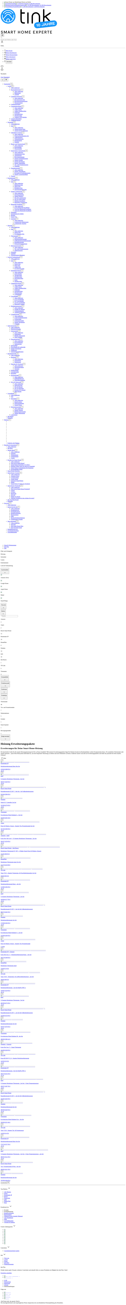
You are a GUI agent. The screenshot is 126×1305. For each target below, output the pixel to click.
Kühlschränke (15, 370)
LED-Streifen (18, 274)
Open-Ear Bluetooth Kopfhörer (22, 210)
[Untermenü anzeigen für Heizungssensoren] (22, 246)
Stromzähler (14, 345)
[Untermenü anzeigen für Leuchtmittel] (19, 296)
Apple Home (14, 479)
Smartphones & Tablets (17, 214)
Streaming (13, 212)
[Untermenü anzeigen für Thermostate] (19, 236)
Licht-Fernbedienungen (20, 317)
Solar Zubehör (18, 337)
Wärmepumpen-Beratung (18, 255)
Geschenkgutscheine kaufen (11, 1251)
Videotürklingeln (18, 139)
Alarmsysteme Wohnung (21, 130)
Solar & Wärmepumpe (10, 545)
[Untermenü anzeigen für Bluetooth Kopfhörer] (23, 204)
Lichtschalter (17, 319)
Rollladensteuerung (16, 306)
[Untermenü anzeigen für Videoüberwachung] (23, 133)
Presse (6, 1261)
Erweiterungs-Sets (19, 234)
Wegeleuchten (18, 115)
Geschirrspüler (15, 372)
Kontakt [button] (6, 1210)
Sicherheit (10, 122)
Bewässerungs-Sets (19, 99)
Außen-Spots (18, 109)
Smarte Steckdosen (19, 161)
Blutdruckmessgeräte (20, 411)
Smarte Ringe (18, 405)
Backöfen (13, 373)
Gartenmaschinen (15, 104)
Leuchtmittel (14, 296)
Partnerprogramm (9, 1264)
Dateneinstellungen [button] (9, 1286)
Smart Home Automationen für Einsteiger (22, 468)
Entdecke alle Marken (13, 443)
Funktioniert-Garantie (17, 519)
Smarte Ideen (11, 450)
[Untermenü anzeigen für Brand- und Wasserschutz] (26, 144)
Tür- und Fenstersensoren (21, 164)
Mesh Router (17, 391)
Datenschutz (7, 1282)
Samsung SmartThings (17, 480)
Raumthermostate (19, 242)
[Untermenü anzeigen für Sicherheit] (14, 122)
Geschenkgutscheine (13, 530)
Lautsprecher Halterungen (21, 222)
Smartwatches (18, 402)
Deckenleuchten (18, 278)
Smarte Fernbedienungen (21, 158)
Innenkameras (18, 140)
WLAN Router (18, 387)
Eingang (13, 453)
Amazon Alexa (15, 476)
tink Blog (10, 448)
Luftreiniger (14, 415)
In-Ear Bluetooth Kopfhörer (21, 207)
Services (6, 503)
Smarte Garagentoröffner (21, 174)
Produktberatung (15, 511)
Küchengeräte (15, 375)
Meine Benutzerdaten (11, 55)
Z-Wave (13, 492)
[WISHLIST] (63, 66)
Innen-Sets (17, 265)
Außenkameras (18, 137)
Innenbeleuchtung (16, 270)
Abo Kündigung (8, 1217)
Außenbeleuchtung (16, 283)
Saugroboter (17, 360)
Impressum (7, 1283)
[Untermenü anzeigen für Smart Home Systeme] (20, 473)
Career (6, 1259)
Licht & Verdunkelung (14, 257)
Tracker (13, 176)
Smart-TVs (14, 217)
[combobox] (9, 40)
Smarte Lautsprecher (16, 191)
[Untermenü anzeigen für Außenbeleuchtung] (22, 283)
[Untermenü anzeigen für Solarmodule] (19, 331)
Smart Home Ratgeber (14, 471)
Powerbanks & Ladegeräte (18, 347)
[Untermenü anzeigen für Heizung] (13, 225)
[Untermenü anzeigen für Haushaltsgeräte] (17, 353)
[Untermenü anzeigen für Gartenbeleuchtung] (22, 106)
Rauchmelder (18, 147)
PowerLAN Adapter (19, 390)
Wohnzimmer (14, 455)
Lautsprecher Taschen (20, 223)
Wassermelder (18, 149)
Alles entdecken (15, 88)
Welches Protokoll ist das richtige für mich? (22, 498)
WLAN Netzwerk (16, 382)
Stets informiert (12, 521)
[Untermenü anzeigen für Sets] (14, 126)
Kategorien (7, 84)
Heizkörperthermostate (20, 239)
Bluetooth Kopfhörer (16, 204)
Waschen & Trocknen (17, 364)
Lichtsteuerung (15, 314)
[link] (63, 764)
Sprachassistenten (19, 194)
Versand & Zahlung (9, 1222)
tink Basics (10, 416)
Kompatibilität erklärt (16, 469)
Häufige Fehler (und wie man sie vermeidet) (23, 466)
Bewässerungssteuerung (20, 101)
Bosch (6, 1196)
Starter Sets (17, 264)
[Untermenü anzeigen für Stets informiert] (17, 521)
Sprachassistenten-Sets (20, 189)
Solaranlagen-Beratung (17, 351)
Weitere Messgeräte (19, 413)
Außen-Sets (17, 267)
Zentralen (17, 166)
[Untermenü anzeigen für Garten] (12, 86)
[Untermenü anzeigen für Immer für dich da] (18, 507)
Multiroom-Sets (18, 185)
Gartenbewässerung (16, 96)
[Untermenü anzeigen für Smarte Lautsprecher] (23, 191)
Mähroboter (17, 93)
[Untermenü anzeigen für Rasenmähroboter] (21, 90)
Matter (12, 482)
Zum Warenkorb (5, 77)
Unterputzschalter (19, 320)
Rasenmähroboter (15, 89)
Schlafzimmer (14, 456)
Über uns (6, 1258)
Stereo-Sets (17, 186)
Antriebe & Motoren (19, 312)
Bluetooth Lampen (19, 304)
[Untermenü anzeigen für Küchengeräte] (20, 375)
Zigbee (13, 490)
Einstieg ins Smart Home (14, 460)
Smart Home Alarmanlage (18, 150)
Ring (5, 1202)
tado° (5, 1199)
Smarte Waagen (18, 410)
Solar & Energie (12, 325)
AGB (5, 1280)
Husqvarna (7, 1198)
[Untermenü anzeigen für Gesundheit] (15, 393)
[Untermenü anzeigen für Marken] (9, 420)
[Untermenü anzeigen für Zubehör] (17, 219)
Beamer (13, 215)
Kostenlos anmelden (6, 1273)
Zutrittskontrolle (15, 168)
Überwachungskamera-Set (21, 136)
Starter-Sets (17, 232)
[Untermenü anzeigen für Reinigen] (17, 357)
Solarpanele (17, 334)
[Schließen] (6, 79)
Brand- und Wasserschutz (18, 144)
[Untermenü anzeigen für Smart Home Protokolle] (21, 486)
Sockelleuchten (18, 114)
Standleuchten (18, 281)
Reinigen (13, 357)
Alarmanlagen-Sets (19, 154)
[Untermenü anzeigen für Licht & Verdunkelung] (21, 257)
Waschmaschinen (19, 367)
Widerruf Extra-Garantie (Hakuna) (13, 1216)
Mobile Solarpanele (19, 335)
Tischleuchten (18, 275)
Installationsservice (13, 529)
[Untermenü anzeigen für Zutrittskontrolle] (21, 168)
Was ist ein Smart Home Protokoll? (20, 489)
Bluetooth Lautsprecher (20, 202)
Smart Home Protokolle (14, 485)
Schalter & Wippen (19, 309)
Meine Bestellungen (11, 52)
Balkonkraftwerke (16, 329)
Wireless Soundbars (19, 201)
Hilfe (12, 516)
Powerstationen (18, 342)
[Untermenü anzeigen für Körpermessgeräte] (22, 407)
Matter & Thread (15, 496)
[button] (63, 52)
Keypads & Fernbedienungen (22, 173)
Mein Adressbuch (10, 57)
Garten (9, 86)
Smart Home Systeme (13, 473)
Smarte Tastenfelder (19, 163)
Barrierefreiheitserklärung (18, 518)
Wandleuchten (18, 277)
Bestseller (10, 418)
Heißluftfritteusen (19, 378)
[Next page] (8, 1182)
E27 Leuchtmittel (19, 301)
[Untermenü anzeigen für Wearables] (18, 399)
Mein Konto (9, 50)
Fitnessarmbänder (19, 403)
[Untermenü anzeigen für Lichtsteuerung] (20, 314)
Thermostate (14, 236)
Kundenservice (15, 510)
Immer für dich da (12, 507)
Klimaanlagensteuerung (20, 244)
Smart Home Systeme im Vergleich (20, 484)
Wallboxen (14, 350)
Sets (12, 126)
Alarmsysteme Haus (19, 129)
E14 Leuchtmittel (19, 299)
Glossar (6, 1285)
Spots (15, 280)
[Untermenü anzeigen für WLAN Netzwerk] (22, 382)
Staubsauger (17, 362)
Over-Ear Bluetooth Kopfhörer (22, 209)
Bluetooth (13, 493)
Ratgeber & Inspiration (10, 445)
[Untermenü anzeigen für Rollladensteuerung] (22, 306)
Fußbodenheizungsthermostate (22, 240)
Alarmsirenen (18, 155)
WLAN (13, 495)
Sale (5, 548)
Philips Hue (7, 1201)
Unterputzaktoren (19, 311)
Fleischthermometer (19, 380)
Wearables (14, 398)
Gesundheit (11, 393)
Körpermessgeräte (16, 407)
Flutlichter (17, 112)
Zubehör (16, 94)
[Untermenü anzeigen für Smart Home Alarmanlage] (26, 151)
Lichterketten (18, 294)
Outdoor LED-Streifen (20, 117)
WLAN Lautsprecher (20, 198)
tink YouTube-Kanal (13, 499)
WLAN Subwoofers (19, 199)
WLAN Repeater (19, 388)
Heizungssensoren (16, 245)
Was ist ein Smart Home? (18, 463)
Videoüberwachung (16, 132)
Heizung (10, 225)
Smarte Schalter (18, 160)
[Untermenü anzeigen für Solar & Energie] (17, 326)
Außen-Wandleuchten (20, 111)
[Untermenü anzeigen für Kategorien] (11, 84)
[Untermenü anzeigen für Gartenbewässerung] (23, 96)
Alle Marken (7, 1192)
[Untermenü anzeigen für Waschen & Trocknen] (24, 364)
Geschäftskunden (12, 532)
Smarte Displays (18, 196)
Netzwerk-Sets (18, 385)
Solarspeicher (18, 344)
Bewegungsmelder (19, 157)
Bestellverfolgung (16, 513)
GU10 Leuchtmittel (19, 302)
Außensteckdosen (16, 120)
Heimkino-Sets (18, 188)
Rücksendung (14, 514)
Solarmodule (14, 331)
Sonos (5, 1193)
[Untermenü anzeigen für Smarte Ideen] (16, 450)
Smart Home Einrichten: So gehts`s (20, 465)
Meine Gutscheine (11, 59)
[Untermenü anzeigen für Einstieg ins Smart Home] (22, 460)
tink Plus (13, 524)
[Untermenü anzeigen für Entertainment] (16, 178)
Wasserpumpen (18, 103)
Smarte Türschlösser (19, 171)
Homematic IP (8, 1195)
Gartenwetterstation (16, 118)
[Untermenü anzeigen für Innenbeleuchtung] (22, 270)
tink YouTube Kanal (16, 527)
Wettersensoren (18, 250)
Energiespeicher (15, 339)
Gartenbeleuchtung (16, 106)
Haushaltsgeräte (12, 353)
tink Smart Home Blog (17, 526)
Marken (6, 420)
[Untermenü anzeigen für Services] (10, 503)
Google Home (15, 477)
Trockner (16, 369)
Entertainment (11, 178)
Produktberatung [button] (8, 1211)
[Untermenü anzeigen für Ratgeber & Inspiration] (17, 445)
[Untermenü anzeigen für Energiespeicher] (21, 339)
